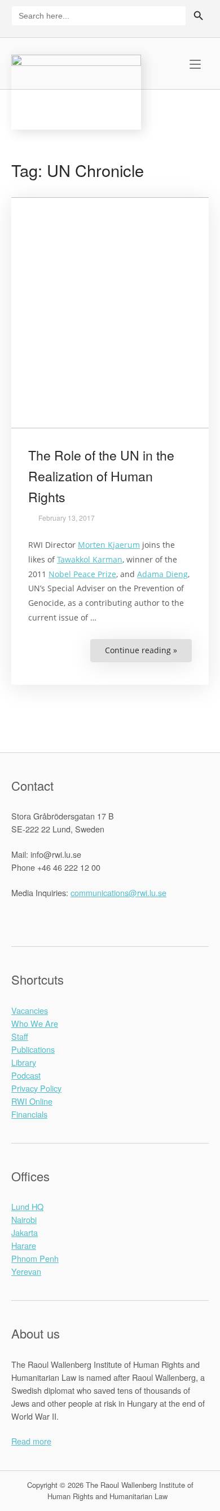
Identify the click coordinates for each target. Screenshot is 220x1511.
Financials (29, 1114)
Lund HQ (27, 1206)
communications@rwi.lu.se (118, 892)
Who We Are (34, 1023)
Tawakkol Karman (89, 559)
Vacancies (29, 1010)
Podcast (26, 1075)
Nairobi (24, 1219)
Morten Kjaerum (109, 544)
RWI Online (31, 1101)
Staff (19, 1036)
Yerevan (26, 1271)
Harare (23, 1245)
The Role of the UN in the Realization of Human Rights (101, 476)
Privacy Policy (36, 1088)
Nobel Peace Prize (82, 574)
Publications (33, 1049)
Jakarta (24, 1232)
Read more (31, 1441)
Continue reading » (148, 653)
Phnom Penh (35, 1258)
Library (23, 1062)
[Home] (76, 90)
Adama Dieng (162, 574)
